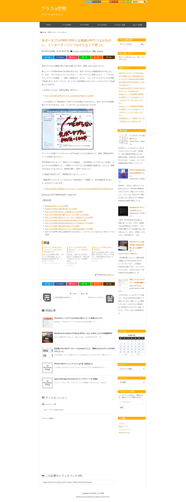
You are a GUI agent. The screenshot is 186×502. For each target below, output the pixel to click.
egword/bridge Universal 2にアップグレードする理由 (76, 379)
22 (132, 349)
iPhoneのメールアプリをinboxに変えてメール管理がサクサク (78, 318)
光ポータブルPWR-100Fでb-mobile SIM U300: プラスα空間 (65, 220)
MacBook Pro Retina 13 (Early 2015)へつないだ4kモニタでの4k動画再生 (83, 333)
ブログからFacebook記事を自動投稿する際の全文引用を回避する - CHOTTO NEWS (132, 82)
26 (121, 352)
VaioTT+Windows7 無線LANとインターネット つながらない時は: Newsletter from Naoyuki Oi (78, 189)
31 (139, 352)
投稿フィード (123, 426)
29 (132, 352)
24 (139, 349)
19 (121, 349)
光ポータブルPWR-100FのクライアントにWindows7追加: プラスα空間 (69, 96)
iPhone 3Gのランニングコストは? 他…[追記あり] (73, 363)
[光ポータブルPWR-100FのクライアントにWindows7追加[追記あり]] (54, 255)
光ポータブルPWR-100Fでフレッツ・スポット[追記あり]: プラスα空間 (69, 217)
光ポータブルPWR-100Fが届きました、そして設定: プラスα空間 (67, 215)
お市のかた (110, 275)
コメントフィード (125, 430)
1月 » (138, 354)
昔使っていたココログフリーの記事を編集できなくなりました (137, 282)
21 (128, 349)
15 (132, 346)
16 (135, 346)
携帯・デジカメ (98, 51)
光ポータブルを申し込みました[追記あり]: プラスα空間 (64, 212)
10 (139, 343)
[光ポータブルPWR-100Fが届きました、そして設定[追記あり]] (79, 256)
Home (44, 32)
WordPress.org (124, 433)
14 (128, 346)
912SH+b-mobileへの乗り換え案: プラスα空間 (61, 209)
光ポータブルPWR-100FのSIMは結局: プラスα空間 (62, 226)
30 (135, 352)
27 (124, 352)
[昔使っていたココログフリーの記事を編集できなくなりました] (123, 283)
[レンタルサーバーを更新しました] (123, 139)
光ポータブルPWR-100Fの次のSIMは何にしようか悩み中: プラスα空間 (69, 223)
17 (139, 346)
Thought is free (105, 497)
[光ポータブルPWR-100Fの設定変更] (104, 254)
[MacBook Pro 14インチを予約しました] (123, 211)
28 (128, 352)
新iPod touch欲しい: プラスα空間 (56, 206)
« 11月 (125, 354)
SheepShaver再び (125, 88)
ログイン (122, 423)
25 (142, 349)
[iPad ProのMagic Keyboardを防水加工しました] (123, 174)
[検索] (144, 2)
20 (124, 349)
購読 (121, 407)
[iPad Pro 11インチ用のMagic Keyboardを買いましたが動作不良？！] (123, 245)
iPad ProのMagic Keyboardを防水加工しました (137, 173)
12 (121, 346)
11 (142, 343)
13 (124, 346)
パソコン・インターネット (58, 32)
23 (135, 349)
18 (142, 346)
